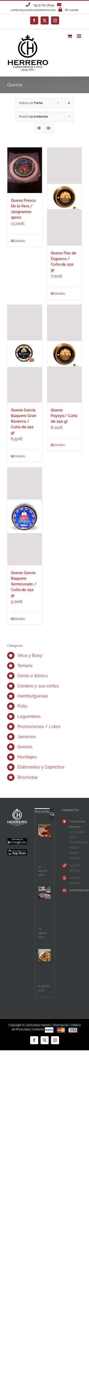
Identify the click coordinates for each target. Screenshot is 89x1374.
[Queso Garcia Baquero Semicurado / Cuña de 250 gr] (24, 516)
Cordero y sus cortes (38, 685)
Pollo (22, 706)
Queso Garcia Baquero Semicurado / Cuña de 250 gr (24, 584)
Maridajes (27, 756)
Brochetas (27, 777)
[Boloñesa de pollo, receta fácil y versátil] (44, 955)
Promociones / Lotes (38, 726)
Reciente (42, 811)
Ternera (25, 665)
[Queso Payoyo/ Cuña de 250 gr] (64, 354)
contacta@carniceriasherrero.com (33, 10)
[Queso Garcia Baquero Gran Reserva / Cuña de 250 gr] (24, 354)
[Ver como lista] (48, 128)
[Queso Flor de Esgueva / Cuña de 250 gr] (64, 196)
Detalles (19, 241)
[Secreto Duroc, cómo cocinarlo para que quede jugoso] (44, 893)
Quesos (25, 746)
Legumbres (29, 716)
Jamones (26, 736)
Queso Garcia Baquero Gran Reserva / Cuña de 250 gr (23, 421)
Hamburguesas (32, 695)
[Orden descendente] (69, 103)
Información (61, 1025)
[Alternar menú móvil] (79, 36)
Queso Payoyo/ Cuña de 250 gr (64, 416)
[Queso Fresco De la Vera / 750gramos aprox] (24, 170)
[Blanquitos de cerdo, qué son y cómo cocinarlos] (44, 830)
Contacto (38, 1029)
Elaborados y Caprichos (41, 766)
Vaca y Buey (29, 655)
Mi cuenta (71, 10)
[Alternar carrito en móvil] (69, 36)
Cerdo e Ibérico (32, 675)
